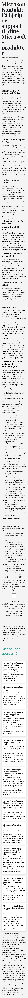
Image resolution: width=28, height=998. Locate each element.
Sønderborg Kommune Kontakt (13, 984)
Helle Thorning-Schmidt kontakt (13, 994)
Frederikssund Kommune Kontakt (14, 982)
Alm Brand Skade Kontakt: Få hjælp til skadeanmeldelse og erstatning (13, 978)
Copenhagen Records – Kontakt (13, 971)
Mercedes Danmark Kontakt (11, 963)
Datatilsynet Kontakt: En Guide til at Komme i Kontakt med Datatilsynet (13, 953)
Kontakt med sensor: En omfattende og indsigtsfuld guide (14, 957)
